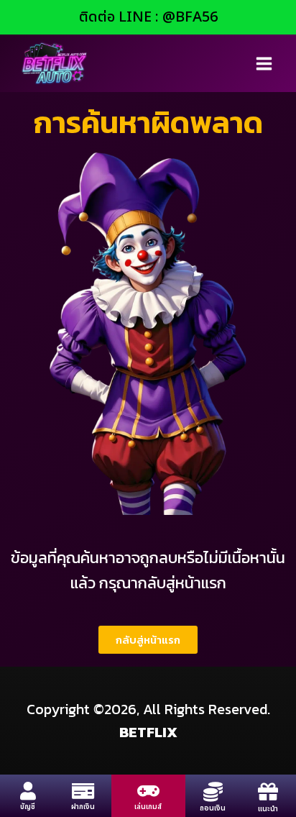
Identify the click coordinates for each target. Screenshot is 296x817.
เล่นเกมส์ (148, 807)
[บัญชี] (28, 791)
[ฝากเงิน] (83, 791)
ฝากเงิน (83, 807)
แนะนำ (268, 809)
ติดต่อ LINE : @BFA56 (148, 17)
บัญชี (27, 807)
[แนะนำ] (268, 792)
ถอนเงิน (213, 808)
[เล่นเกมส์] (148, 791)
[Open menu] (264, 63)
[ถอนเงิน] (213, 791)
